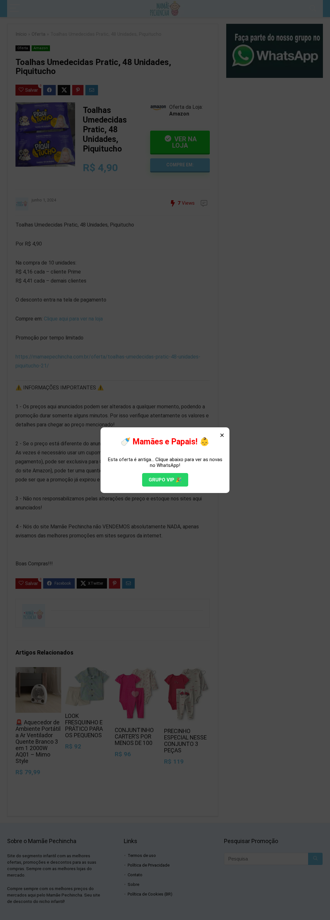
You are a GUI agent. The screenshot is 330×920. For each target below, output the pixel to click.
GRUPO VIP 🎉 (165, 480)
